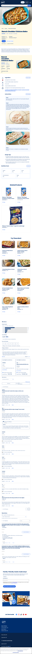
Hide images (28, 94)
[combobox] (15, 5)
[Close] (31, 648)
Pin (2, 80)
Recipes (6, 28)
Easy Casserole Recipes (12, 28)
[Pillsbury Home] (3, 2)
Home (3, 28)
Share (3, 85)
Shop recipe (28, 77)
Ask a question (15, 33)
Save (4, 41)
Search (29, 5)
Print (2, 83)
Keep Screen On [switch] (3, 88)
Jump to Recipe (10, 41)
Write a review (11, 33)
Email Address (5, 578)
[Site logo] (3, 622)
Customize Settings (16, 652)
